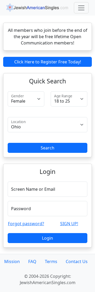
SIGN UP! (69, 223)
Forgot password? (26, 223)
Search (47, 148)
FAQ (32, 261)
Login (47, 238)
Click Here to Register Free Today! (47, 62)
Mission (12, 261)
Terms (51, 261)
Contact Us (77, 261)
